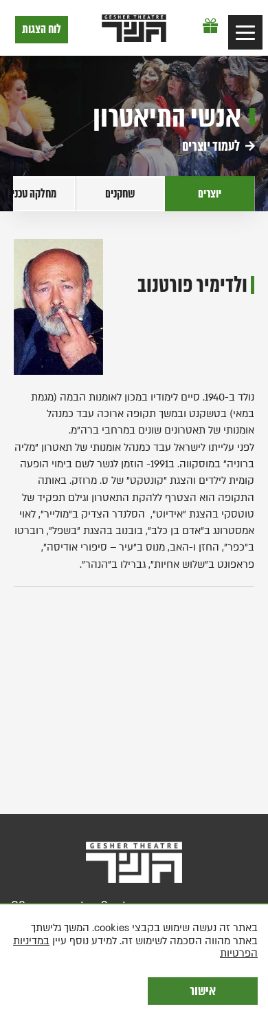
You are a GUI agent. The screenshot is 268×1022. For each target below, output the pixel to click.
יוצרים (209, 193)
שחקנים (120, 193)
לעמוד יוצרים (212, 145)
